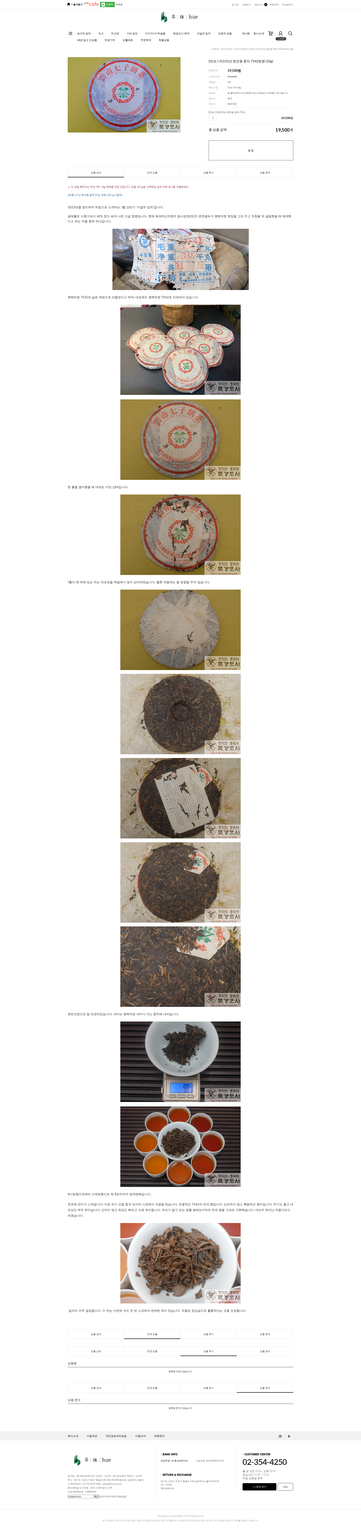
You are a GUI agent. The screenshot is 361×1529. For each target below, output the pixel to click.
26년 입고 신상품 (87, 40)
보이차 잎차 (84, 33)
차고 (101, 33)
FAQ (285, 1486)
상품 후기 (208, 172)
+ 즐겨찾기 (77, 4)
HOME (215, 49)
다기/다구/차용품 (155, 33)
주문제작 (146, 40)
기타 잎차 (132, 33)
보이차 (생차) (241, 49)
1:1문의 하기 (259, 1486)
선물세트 (128, 40)
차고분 (115, 33)
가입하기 (246, 4)
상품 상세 (96, 172)
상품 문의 (265, 172)
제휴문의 (159, 1436)
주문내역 (273, 4)
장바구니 (260, 4)
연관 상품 (152, 172)
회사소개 (258, 33)
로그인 (235, 4)
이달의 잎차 (204, 33)
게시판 (246, 33)
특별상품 (164, 40)
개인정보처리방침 (116, 1436)
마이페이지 (288, 4)
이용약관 (92, 1436)
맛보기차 (110, 40)
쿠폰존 (119, 4)
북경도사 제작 (181, 33)
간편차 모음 (225, 33)
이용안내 (140, 1436)
